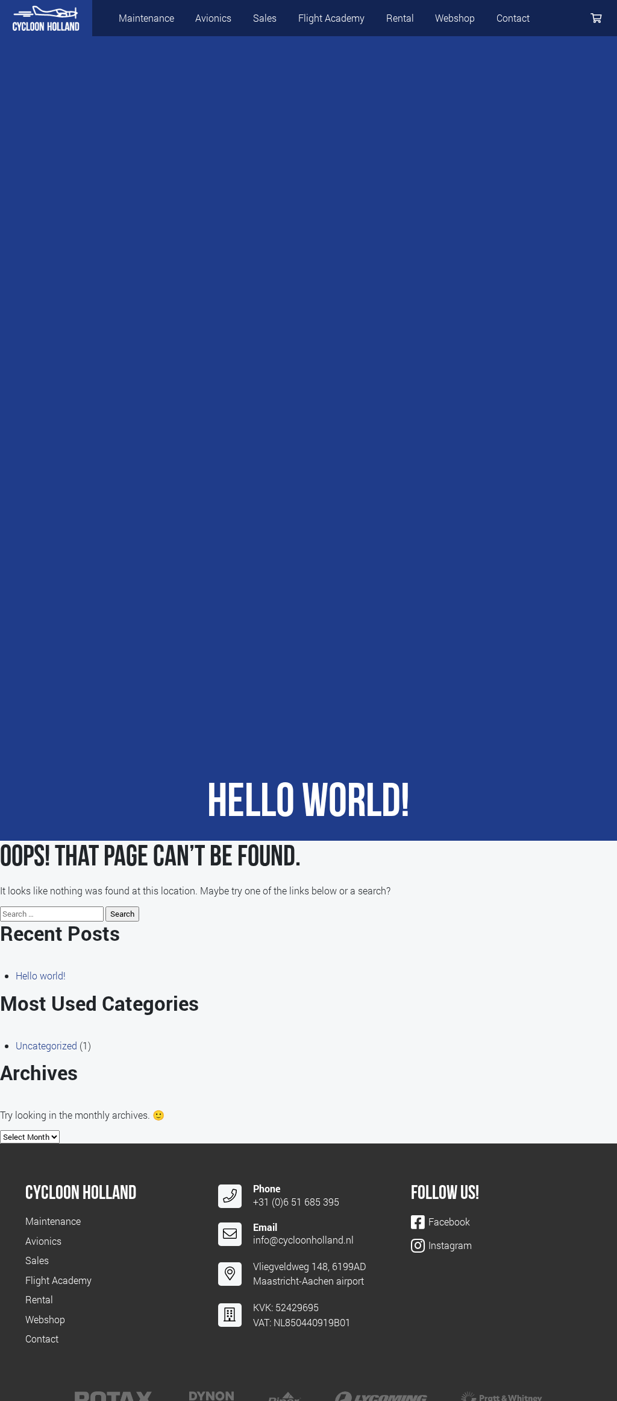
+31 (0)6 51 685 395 (296, 1201)
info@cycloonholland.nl (303, 1239)
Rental (400, 17)
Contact (513, 17)
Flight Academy (331, 17)
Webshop (455, 17)
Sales (265, 17)
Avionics (213, 17)
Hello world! (41, 975)
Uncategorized (46, 1045)
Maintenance (146, 17)
